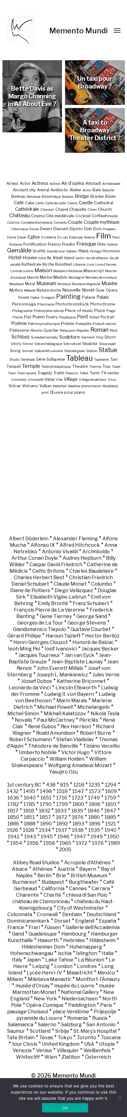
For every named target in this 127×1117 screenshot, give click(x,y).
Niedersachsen (80, 999)
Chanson (47, 210)
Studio (14, 360)
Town (12, 373)
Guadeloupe (43, 934)
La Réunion (91, 960)
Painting (68, 296)
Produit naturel (104, 324)
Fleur (116, 237)
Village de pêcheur (92, 380)
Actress (40, 183)
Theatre (80, 366)
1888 (29, 824)
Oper (100, 290)
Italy (17, 960)
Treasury (71, 373)
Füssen (52, 927)
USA (89, 1044)
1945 (47, 837)
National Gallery (80, 992)
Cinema (38, 216)
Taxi (113, 359)
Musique (64, 284)
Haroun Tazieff (63, 636)
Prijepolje (105, 1012)
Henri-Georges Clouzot (40, 642)
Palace (88, 297)
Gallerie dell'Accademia (93, 927)
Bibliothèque (51, 197)
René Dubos (42, 726)
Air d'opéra (72, 183)
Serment (88, 337)
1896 (94, 824)
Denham (72, 914)
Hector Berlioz (102, 636)
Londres (87, 966)
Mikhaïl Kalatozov (65, 713)
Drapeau (109, 229)
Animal (43, 190)
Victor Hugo (75, 752)
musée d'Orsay (32, 986)
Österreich (98, 1057)
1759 (110, 798)
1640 (30, 798)
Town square (26, 373)
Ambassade (111, 184)
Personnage (24, 303)
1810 (110, 804)
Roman (99, 329)
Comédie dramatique (36, 223)
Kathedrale (31, 264)
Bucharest (24, 882)
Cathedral (103, 202)
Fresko (68, 244)
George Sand (91, 616)
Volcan (15, 386)
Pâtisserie (19, 330)
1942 (13, 837)
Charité (52, 895)
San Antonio (101, 1025)
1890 (46, 824)
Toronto (86, 1037)
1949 (97, 837)
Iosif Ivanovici (61, 649)
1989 (114, 843)
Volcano (30, 385)
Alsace (20, 869)
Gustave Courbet (91, 629)
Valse (49, 379)
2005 (65, 850)
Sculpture (69, 337)
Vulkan (45, 386)
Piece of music (79, 310)
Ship (99, 337)
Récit (113, 331)
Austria (66, 869)
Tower (116, 367)
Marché (33, 278)
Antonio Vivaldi (60, 551)
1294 (111, 785)
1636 (13, 798)
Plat (27, 317)
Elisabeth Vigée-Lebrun (58, 597)
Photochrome (102, 304)
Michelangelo (93, 707)
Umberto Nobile (38, 752)
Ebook (21, 237)
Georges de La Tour (40, 623)
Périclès (88, 720)
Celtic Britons (48, 571)
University (19, 380)
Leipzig (41, 966)
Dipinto (76, 228)
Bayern (87, 869)
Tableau (79, 358)
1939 (94, 830)
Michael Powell (55, 707)
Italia (107, 953)
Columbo (101, 584)
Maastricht (80, 973)
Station (91, 351)
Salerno (47, 1025)
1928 (28, 830)
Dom (97, 228)
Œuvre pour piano (67, 392)
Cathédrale (27, 209)
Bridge (82, 196)
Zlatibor (71, 1057)
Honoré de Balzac (93, 642)
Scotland (40, 1031)
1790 (45, 804)
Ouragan (48, 298)
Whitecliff (28, 1057)
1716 (61, 798)
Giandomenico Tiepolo (39, 629)
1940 (110, 830)
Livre (90, 265)
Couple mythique (102, 222)
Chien (92, 210)
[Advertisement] (63, 465)
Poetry (52, 317)
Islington (86, 953)
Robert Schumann (30, 739)
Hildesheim (102, 940)
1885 (110, 817)
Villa (59, 380)
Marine (46, 277)
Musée (109, 283)
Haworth (48, 940)
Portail (94, 317)
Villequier (68, 1050)
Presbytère (84, 324)
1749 (94, 798)
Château (19, 215)
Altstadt (93, 183)
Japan (34, 960)
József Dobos (36, 681)
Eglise (33, 236)
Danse (34, 229)
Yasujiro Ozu (63, 772)
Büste (110, 196)
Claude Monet (70, 584)
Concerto (60, 223)
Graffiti (39, 251)
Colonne (13, 223)
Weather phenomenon (84, 386)
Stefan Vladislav (75, 739)
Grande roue (56, 251)
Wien (50, 1057)
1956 (33, 843)
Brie (61, 875)
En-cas (62, 237)
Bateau (18, 196)
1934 (45, 830)
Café (19, 203)
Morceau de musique (101, 278)
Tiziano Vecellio (101, 746)
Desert (46, 228)
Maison (43, 270)
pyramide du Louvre (39, 1018)
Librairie (79, 265)
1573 (94, 791)
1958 (49, 843)
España (107, 921)
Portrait (107, 317)
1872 (61, 817)
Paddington (82, 1005)
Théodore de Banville (53, 746)
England (84, 921)
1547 (78, 791)
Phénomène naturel (49, 311)
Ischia (65, 953)
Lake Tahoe (59, 960)
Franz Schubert (91, 603)
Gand (18, 934)
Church (105, 209)
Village (71, 379)
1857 (45, 817)
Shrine (28, 344)
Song (15, 350)
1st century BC (24, 785)
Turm (95, 372)
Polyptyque (67, 317)
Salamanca (20, 1025)
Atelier (75, 190)
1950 (113, 837)
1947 (80, 837)
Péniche (36, 331)
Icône (42, 258)
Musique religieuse (86, 284)
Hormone (111, 251)
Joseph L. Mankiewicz (62, 675)
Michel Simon (23, 713)
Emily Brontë (53, 603)
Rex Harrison (76, 726)
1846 (94, 811)
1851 (29, 817)
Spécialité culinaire (48, 351)
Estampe (76, 237)
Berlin (44, 875)
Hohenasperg (85, 947)
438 (50, 785)
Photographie (22, 311)
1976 (98, 843)
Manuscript (94, 270)
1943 (30, 837)
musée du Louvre (74, 986)
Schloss (20, 337)
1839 (77, 811)
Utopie (107, 1044)
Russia (99, 1018)
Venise (44, 1050)
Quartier (51, 330)
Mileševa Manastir (49, 979)
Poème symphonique (44, 324)
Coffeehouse (105, 215)
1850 (13, 817)
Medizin (60, 277)
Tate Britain (20, 1037)
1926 (12, 830)
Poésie (67, 323)
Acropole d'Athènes (87, 863)
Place (99, 310)
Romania (77, 1018)
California (53, 888)
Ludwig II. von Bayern (69, 694)
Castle (86, 203)
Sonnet (27, 351)
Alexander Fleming (75, 539)
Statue (108, 350)
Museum (46, 283)
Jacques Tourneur (39, 655)
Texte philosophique (56, 367)
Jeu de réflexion (97, 258)
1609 (111, 791)
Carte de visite (55, 203)
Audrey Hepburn (82, 558)
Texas (46, 1037)
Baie (96, 189)
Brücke (97, 196)
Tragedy (44, 373)
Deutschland (101, 914)
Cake (29, 203)
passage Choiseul (27, 1012)
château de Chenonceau (41, 901)
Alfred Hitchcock (79, 545)
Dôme (11, 237)
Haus (83, 250)
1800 (78, 804)
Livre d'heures (105, 265)
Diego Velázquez (74, 590)
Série (40, 359)
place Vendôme (71, 1012)
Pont (82, 317)
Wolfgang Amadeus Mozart (80, 765)
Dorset (62, 921)
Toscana (111, 1037)
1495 (29, 791)
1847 (110, 811)
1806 (94, 804)
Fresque (86, 244)
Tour (106, 366)
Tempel (13, 366)
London (63, 966)
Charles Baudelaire (91, 571)
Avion (87, 190)
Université (35, 380)
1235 (94, 785)
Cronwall (47, 914)
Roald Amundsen (55, 733)
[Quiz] (28, 30)
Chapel (61, 209)
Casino (72, 203)
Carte (39, 203)
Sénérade (28, 360)
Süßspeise (56, 359)
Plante (18, 317)
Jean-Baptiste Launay (77, 662)
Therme (95, 367)
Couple (75, 222)
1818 (28, 811)
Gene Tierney (56, 616)
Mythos (16, 290)
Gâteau (71, 251)
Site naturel (72, 344)
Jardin (80, 258)
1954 (16, 843)
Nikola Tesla (105, 713)
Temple (31, 366)
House (30, 257)
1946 (63, 837)
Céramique (19, 229)
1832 (44, 811)
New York (45, 999)
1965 (65, 843)
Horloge (95, 251)
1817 (12, 811)
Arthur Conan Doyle (34, 558)
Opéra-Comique (44, 1005)
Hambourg (73, 934)
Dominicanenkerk (28, 921)
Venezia (22, 1050)
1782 (13, 804)
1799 (62, 804)
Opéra (34, 298)
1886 (13, 824)
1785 (29, 804)
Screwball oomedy (44, 337)
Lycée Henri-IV (44, 973)
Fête (101, 244)
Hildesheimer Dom (43, 947)
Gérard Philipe (24, 636)
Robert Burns (95, 733)
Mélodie (29, 291)
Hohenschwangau (31, 953)
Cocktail (83, 216)
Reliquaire (67, 331)
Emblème (48, 237)
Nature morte (49, 290)
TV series (110, 372)
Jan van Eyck (79, 655)
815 (64, 785)
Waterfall (60, 386)
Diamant (60, 228)
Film (103, 235)
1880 (94, 817)
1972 (81, 843)
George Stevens (87, 623)
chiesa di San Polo (87, 895)
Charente (27, 895)
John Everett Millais (60, 668)
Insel (58, 257)
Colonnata (19, 914)
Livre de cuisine (21, 271)
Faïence (89, 237)
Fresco (54, 244)
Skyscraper (107, 344)
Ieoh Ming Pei (24, 649)
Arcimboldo (96, 551)
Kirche (48, 264)
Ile (49, 257)
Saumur (16, 1031)
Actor (25, 183)
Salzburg (71, 1025)
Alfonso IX (43, 545)
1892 (62, 824)
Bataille (108, 190)
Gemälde (19, 250)
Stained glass (74, 351)
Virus (112, 380)
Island (69, 257)
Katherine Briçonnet (81, 681)
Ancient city (24, 189)
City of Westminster (80, 908)
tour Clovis (24, 1044)
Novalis (23, 720)
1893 (78, 824)
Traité (58, 373)
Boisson (68, 197)
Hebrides (74, 940)
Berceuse (33, 197)
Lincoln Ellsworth (75, 688)
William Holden (66, 759)
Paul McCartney (56, 720)
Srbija (62, 1031)
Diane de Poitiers (30, 590)
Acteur (12, 183)
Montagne (76, 278)
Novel (88, 290)
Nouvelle (71, 290)
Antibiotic (59, 190)
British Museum (89, 875)
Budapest (53, 882)
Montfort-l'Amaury (98, 979)
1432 (12, 791)
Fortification (35, 244)
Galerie (112, 245)
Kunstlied (63, 264)
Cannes (78, 888)
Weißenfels (97, 1050)
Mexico (106, 973)
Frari (34, 927)
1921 (110, 824)
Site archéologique (48, 344)
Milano (15, 979)
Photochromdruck (72, 304)
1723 (77, 798)
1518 (62, 791)
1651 (45, 798)
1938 (78, 830)
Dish (88, 228)
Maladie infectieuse (67, 271)
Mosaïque (16, 284)
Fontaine (15, 245)
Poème (19, 323)
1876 (78, 817)
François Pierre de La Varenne (49, 610)
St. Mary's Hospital (95, 1031)
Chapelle (77, 209)
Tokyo (65, 1037)
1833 (61, 811)
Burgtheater (84, 882)
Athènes (42, 869)
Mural (30, 283)
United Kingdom (61, 1044)
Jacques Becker (100, 649)
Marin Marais (71, 701)
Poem (38, 316)
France (15, 927)
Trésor (84, 373)
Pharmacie (45, 304)
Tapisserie (101, 360)
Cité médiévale (60, 215)
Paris (106, 1005)
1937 (61, 830)
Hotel (14, 257)
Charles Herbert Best (39, 577)
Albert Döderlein (28, 539)
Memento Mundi (78, 30)
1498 (46, 791)
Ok (65, 1107)
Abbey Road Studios (36, 863)
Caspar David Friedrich (56, 564)
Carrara (101, 888)
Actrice (55, 184)
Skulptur (90, 343)
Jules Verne (106, 675)
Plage (110, 311)
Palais (102, 297)
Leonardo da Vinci (30, 688)
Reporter (82, 331)
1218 (78, 785)
